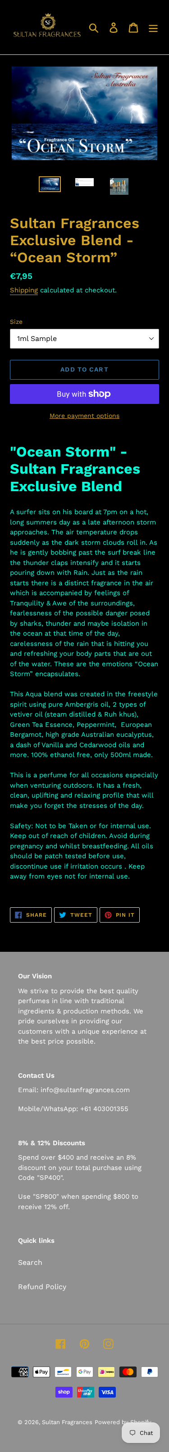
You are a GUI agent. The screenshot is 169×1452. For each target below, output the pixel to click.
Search (30, 1262)
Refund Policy (42, 1286)
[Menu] (153, 27)
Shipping (24, 290)
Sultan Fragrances (67, 1422)
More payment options (84, 415)
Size (16, 321)
